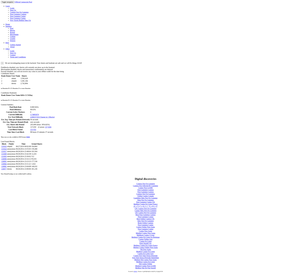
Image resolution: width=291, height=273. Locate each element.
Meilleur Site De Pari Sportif (145, 268)
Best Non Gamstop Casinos (146, 215)
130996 (4, 159)
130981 (4, 166)
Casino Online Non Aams (145, 227)
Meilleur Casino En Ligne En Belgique (146, 237)
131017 (4, 151)
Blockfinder (14, 34)
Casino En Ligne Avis (145, 254)
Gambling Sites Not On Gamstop (145, 198)
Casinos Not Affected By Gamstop (145, 186)
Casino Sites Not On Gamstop (145, 211)
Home (7, 24)
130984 (4, 164)
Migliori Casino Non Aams (145, 233)
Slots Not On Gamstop (145, 200)
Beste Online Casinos (145, 223)
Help (7, 43)
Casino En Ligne (145, 241)
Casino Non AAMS (145, 188)
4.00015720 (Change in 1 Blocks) (42, 117)
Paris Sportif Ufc (145, 243)
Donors (12, 41)
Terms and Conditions (18, 57)
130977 (4, 169)
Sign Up (13, 10)
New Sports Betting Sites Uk (20, 20)
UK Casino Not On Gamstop (145, 213)
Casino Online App (145, 239)
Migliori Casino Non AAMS (145, 266)
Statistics (8, 26)
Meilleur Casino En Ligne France (146, 204)
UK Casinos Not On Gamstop (145, 209)
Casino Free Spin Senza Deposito (145, 256)
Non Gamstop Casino (18, 16)
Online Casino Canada (145, 196)
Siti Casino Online (145, 264)
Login (12, 8)
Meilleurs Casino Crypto (145, 235)
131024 (4, 149)
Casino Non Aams (145, 231)
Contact (13, 55)
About (12, 47)
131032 (4, 146)
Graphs (12, 39)
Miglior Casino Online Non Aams (145, 247)
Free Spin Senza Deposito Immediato (145, 258)
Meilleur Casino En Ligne (145, 252)
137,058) (48, 127)
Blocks (12, 30)
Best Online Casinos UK (145, 219)
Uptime (12, 37)
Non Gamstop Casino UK (145, 202)
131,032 (33, 130)
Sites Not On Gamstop (145, 221)
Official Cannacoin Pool (23, 2)
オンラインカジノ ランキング (145, 206)
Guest (7, 6)
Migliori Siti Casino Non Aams (145, 260)
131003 (4, 156)
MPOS (135, 271)
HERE (28, 137)
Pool (11, 28)
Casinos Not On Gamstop (19, 12)
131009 (4, 154)
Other (7, 49)
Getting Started (15, 45)
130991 (4, 161)
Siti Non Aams (145, 249)
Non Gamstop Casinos (18, 14)
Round (12, 32)
